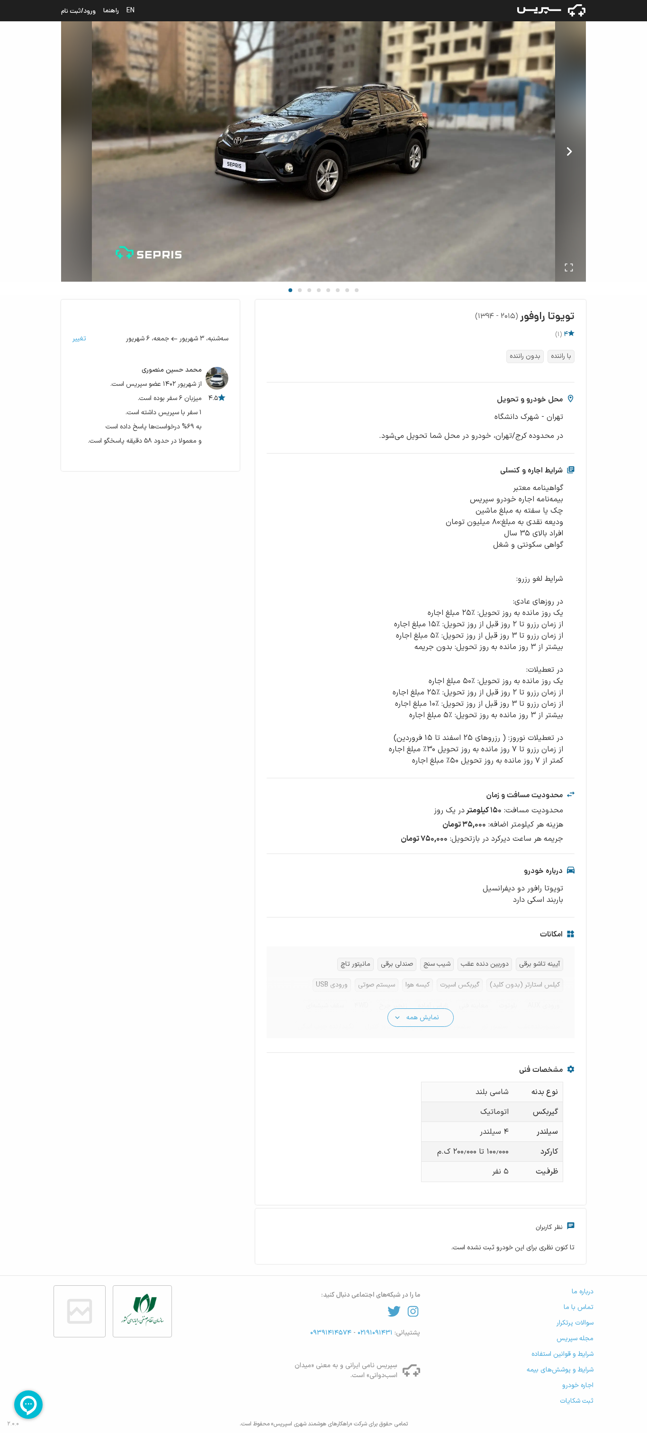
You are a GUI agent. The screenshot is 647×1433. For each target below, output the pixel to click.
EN (130, 10)
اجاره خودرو (577, 1385)
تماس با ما (578, 1307)
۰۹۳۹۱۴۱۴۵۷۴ (331, 1333)
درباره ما (582, 1292)
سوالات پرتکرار (575, 1323)
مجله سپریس (575, 1339)
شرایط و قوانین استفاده (562, 1354)
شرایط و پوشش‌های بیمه (560, 1370)
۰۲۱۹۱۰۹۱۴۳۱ (374, 1333)
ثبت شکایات (576, 1401)
